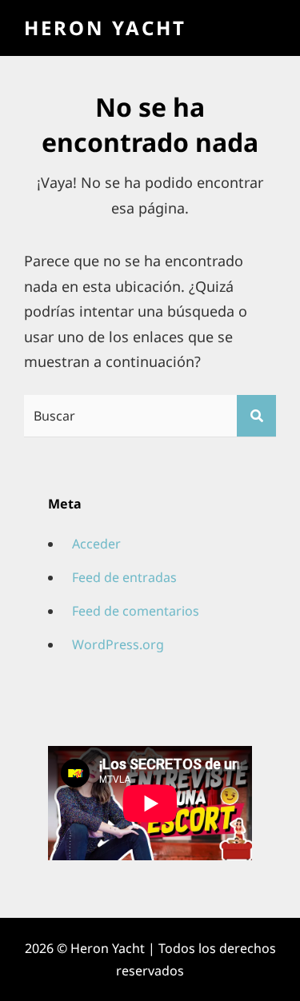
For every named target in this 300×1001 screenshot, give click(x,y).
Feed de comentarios (135, 611)
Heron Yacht (105, 27)
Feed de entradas (124, 577)
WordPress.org (118, 644)
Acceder (96, 543)
